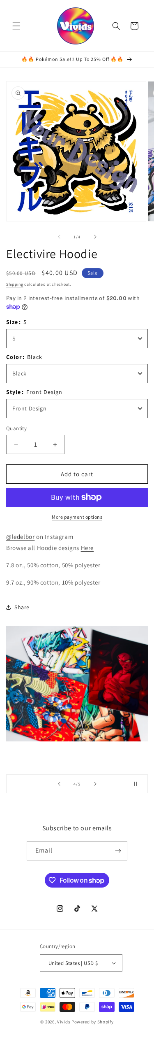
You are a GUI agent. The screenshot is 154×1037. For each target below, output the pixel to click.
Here (87, 548)
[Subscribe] (118, 850)
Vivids (63, 1022)
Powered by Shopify (92, 1022)
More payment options (77, 517)
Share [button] (22, 607)
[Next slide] (95, 784)
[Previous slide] (59, 784)
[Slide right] (95, 237)
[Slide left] (59, 237)
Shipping (14, 284)
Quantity (16, 428)
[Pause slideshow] (139, 784)
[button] (16, 26)
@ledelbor (20, 537)
